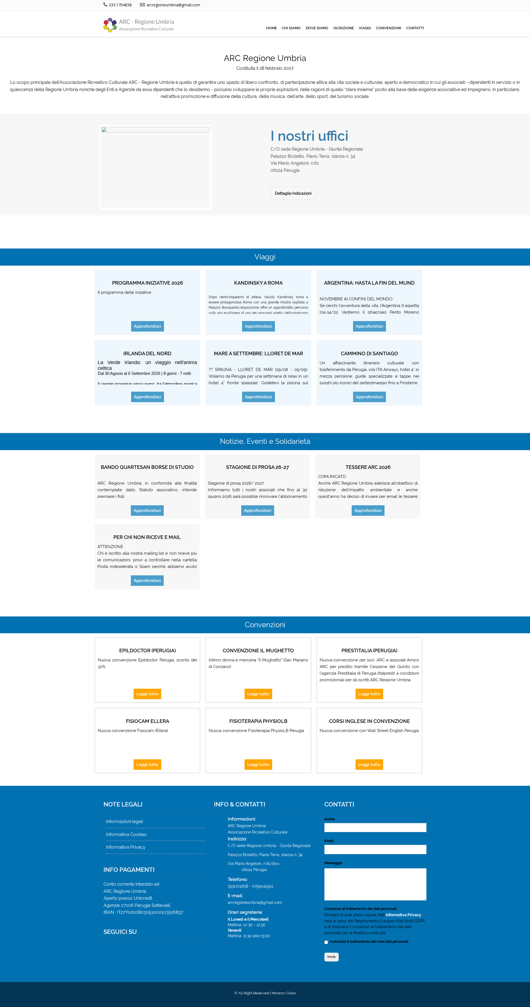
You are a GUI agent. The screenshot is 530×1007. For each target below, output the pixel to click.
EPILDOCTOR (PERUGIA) (147, 650)
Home (271, 28)
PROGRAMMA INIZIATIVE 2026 (147, 283)
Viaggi (365, 28)
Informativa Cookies (126, 834)
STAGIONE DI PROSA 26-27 (257, 467)
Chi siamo (291, 28)
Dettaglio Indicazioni (293, 193)
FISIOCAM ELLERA (147, 721)
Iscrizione (343, 28)
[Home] (141, 30)
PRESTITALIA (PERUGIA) (369, 650)
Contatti (415, 28)
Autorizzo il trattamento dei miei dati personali (369, 941)
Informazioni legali (124, 821)
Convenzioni (388, 28)
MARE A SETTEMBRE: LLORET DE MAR (258, 353)
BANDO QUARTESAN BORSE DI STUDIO (147, 467)
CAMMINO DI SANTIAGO (369, 353)
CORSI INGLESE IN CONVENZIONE (369, 721)
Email (330, 841)
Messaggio (333, 863)
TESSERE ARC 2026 (368, 467)
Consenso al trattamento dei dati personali (361, 909)
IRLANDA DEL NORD (147, 353)
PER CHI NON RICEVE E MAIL (147, 537)
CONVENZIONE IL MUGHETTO (258, 650)
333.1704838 (120, 4)
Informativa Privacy (125, 847)
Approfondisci (147, 326)
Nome (329, 819)
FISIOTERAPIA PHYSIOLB (258, 721)
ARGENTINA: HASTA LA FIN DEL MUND (369, 283)
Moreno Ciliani (284, 993)
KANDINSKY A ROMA (258, 283)
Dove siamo (317, 28)
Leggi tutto (147, 693)
